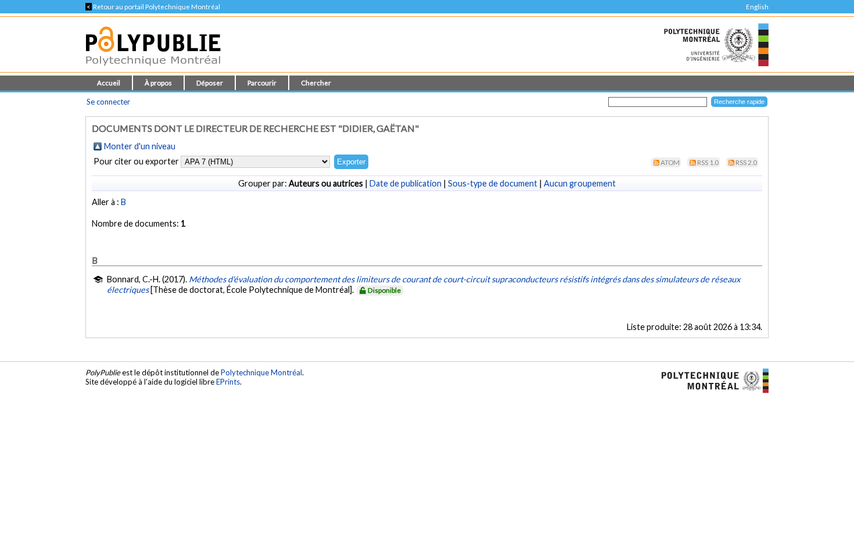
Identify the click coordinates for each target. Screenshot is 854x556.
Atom (670, 162)
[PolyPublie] (153, 69)
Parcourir (262, 83)
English (757, 6)
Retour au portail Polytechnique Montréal (152, 6)
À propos (158, 83)
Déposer (209, 83)
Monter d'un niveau (139, 146)
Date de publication (405, 183)
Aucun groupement (580, 183)
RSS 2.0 (746, 162)
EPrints (228, 381)
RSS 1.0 (708, 162)
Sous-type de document (492, 183)
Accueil (108, 83)
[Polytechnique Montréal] (710, 380)
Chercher (316, 83)
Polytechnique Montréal (261, 372)
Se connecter (108, 101)
